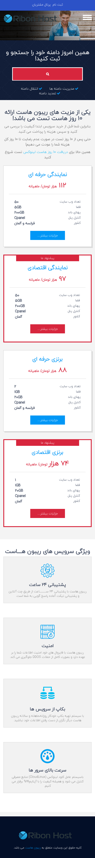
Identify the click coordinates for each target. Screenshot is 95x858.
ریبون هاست (33, 847)
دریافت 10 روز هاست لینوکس (45, 152)
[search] (47, 74)
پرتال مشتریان (41, 4)
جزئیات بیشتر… (47, 235)
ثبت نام (58, 4)
